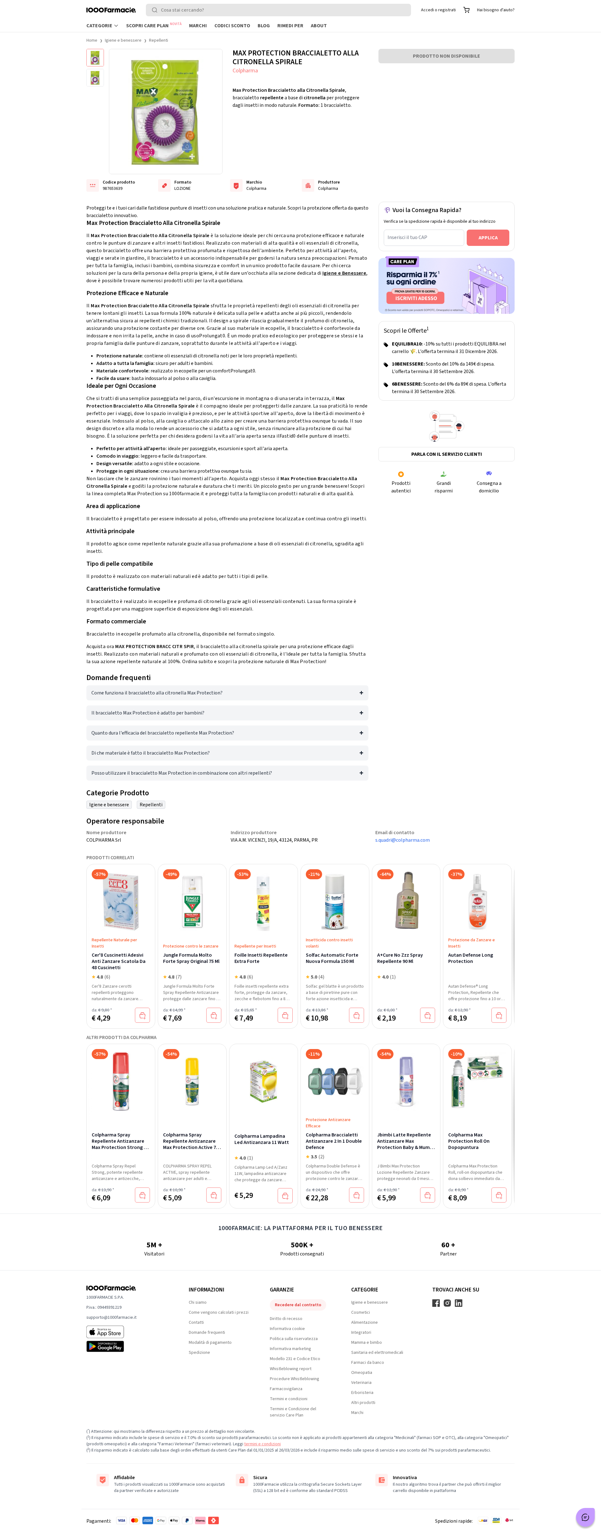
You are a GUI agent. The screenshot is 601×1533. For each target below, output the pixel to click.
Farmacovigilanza (286, 1389)
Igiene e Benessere (344, 273)
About (319, 25)
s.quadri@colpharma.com (402, 840)
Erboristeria (362, 1393)
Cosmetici (360, 1312)
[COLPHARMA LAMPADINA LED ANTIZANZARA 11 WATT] (263, 1081)
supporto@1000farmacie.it (111, 1317)
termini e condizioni (262, 1444)
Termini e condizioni (288, 1399)
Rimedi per (290, 25)
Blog (264, 25)
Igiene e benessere (123, 40)
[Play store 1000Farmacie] (127, 1346)
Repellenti (158, 40)
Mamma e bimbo (366, 1342)
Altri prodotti (363, 1403)
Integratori (361, 1332)
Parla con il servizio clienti (446, 454)
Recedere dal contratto (298, 1305)
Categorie (99, 25)
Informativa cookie (287, 1329)
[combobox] (278, 10)
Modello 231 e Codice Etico (295, 1359)
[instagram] (447, 1303)
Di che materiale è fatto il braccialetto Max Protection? (150, 753)
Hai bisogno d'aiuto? (496, 10)
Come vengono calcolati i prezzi (219, 1312)
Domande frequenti (207, 1332)
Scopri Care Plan (154, 25)
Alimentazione (364, 1322)
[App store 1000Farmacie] (127, 1332)
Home (91, 40)
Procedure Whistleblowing (294, 1379)
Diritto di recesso (286, 1319)
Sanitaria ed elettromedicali (377, 1352)
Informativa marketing (290, 1349)
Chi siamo (198, 1302)
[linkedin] (458, 1303)
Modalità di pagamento (210, 1342)
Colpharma (245, 71)
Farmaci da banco (367, 1362)
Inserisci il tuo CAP (407, 237)
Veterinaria (361, 1383)
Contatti (196, 1322)
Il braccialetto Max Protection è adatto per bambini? (147, 712)
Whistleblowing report (290, 1369)
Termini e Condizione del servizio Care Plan (293, 1412)
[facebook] (436, 1303)
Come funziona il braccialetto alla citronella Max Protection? (157, 692)
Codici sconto (232, 25)
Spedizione (199, 1352)
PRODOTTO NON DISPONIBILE (446, 56)
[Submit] (156, 10)
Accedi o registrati (438, 10)
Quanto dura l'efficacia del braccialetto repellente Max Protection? (162, 733)
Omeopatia (361, 1372)
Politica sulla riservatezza (294, 1339)
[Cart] (466, 10)
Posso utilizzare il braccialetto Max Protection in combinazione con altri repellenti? (181, 773)
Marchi (198, 25)
